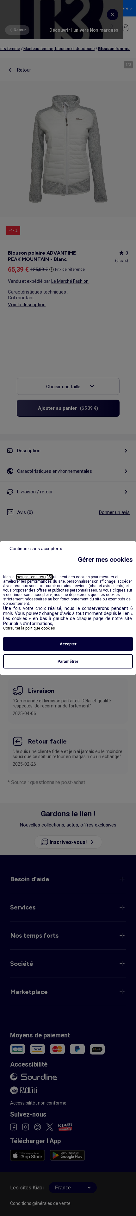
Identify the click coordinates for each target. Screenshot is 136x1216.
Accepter (68, 644)
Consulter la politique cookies (29, 628)
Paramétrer (68, 661)
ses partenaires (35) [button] (34, 577)
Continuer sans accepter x (35, 548)
